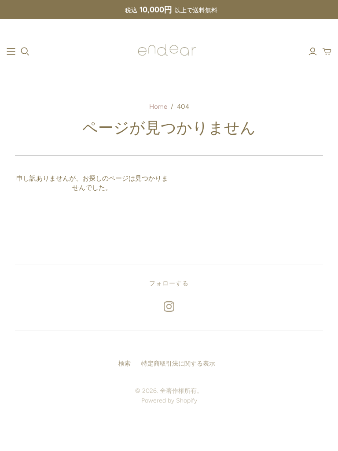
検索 (124, 363)
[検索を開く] (25, 51)
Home (158, 107)
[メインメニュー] (11, 51)
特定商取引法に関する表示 (178, 363)
